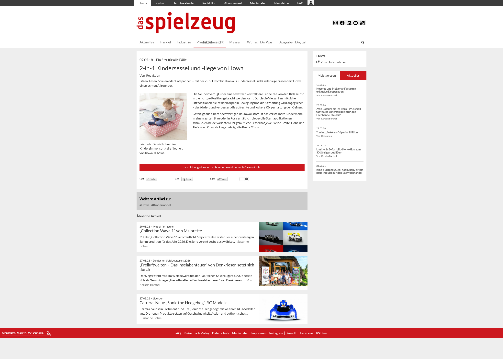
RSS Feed (322, 333)
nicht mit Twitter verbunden (212, 179)
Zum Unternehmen (334, 62)
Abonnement (233, 3)
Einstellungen (246, 179)
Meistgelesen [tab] (327, 75)
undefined (177, 179)
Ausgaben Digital (292, 42)
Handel (165, 42)
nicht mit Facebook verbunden (142, 179)
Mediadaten (258, 3)
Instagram (276, 333)
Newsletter (281, 3)
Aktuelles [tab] (353, 75)
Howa (145, 205)
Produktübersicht (210, 42)
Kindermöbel (161, 205)
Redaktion (209, 3)
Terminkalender (184, 3)
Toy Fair (160, 3)
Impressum (258, 333)
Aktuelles (147, 42)
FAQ (300, 3)
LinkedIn (291, 333)
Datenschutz (220, 333)
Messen (235, 42)
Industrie (184, 42)
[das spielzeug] (186, 22)
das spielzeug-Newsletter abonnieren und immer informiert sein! (222, 167)
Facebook (306, 333)
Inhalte (142, 3)
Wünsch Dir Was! (260, 42)
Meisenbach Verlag (196, 333)
